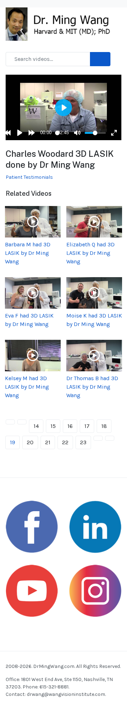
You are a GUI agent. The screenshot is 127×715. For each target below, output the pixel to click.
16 (70, 426)
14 (36, 426)
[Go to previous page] (21, 421)
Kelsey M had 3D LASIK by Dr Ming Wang (27, 387)
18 (104, 426)
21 (47, 442)
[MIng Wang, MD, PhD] (61, 23)
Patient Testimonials (29, 177)
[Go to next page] (98, 438)
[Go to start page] (10, 421)
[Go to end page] (109, 438)
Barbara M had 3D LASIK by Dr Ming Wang (27, 253)
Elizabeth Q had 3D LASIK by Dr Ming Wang (90, 253)
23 (83, 442)
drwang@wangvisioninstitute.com (66, 694)
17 (87, 426)
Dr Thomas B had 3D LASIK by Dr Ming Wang (92, 387)
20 (30, 442)
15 (53, 426)
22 (65, 442)
